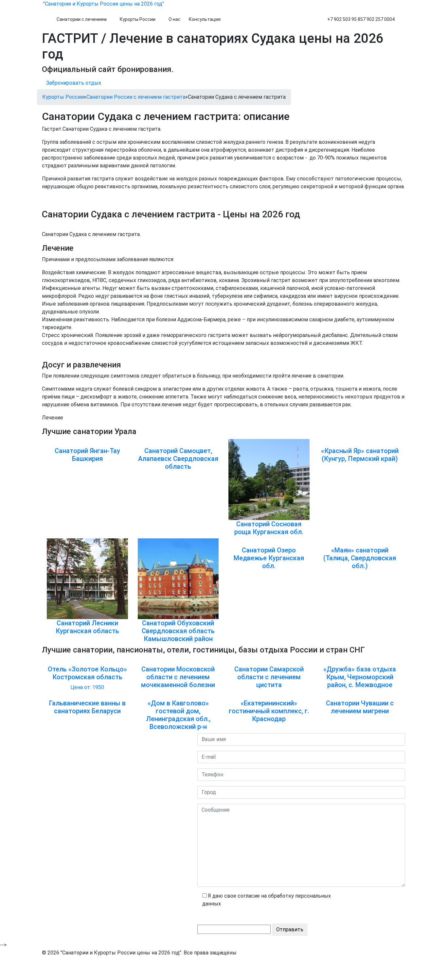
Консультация (205, 19)
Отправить (289, 929)
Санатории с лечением (82, 19)
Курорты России (137, 19)
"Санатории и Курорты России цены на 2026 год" (103, 4)
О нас (175, 19)
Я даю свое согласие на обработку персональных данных (266, 900)
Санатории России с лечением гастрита (135, 97)
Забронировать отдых (73, 83)
